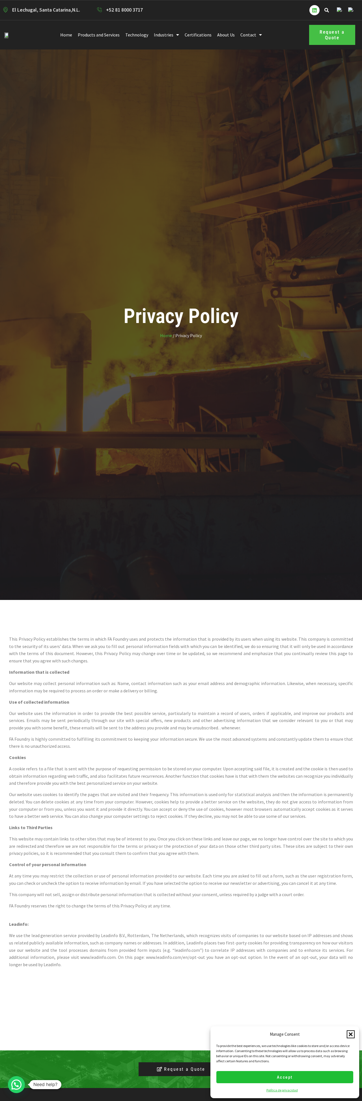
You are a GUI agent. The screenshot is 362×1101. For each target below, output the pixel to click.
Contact (248, 35)
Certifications (198, 35)
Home (66, 35)
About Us (226, 35)
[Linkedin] (314, 10)
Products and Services (99, 35)
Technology (136, 35)
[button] (351, 1034)
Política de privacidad (282, 1090)
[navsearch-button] (326, 10)
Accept (285, 1077)
